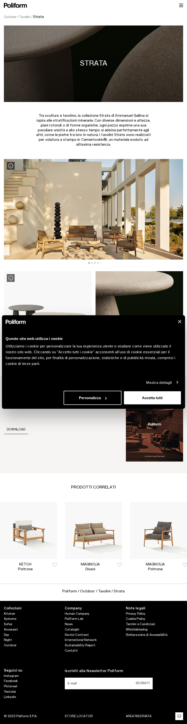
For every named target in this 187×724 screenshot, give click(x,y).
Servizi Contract (77, 634)
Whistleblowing (137, 629)
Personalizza (90, 398)
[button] (54, 564)
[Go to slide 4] (97, 262)
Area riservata (139, 716)
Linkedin (10, 697)
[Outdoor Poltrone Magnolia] (158, 530)
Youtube (10, 691)
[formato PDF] (154, 424)
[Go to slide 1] (89, 262)
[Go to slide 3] (94, 262)
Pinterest (11, 686)
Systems (10, 618)
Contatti (71, 650)
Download (16, 429)
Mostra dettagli (159, 382)
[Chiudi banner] (179, 321)
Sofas (8, 624)
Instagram (11, 675)
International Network (81, 640)
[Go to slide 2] (92, 262)
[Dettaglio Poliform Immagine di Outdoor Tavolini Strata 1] (11, 166)
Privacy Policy (136, 613)
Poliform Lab (74, 618)
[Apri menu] (181, 5)
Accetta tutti (152, 398)
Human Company (77, 613)
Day (6, 634)
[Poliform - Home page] (15, 5)
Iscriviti (143, 683)
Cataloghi (72, 629)
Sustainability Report (80, 645)
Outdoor (10, 645)
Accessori (11, 629)
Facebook (11, 681)
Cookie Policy (135, 618)
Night (8, 640)
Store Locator (79, 716)
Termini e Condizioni (140, 624)
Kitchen (9, 613)
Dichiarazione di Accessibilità (147, 634)
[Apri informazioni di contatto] (179, 716)
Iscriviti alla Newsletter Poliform (94, 671)
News (68, 624)
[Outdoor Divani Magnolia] (93, 530)
